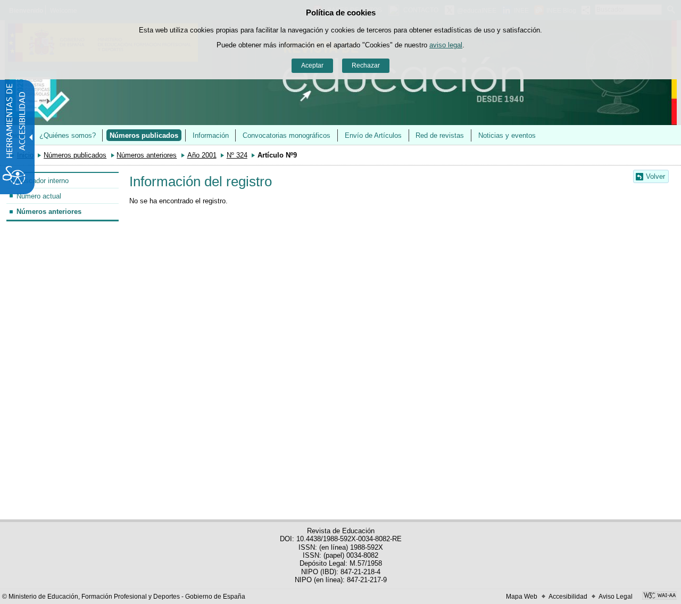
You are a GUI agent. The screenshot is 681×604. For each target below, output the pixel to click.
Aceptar (312, 65)
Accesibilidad (568, 596)
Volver (655, 176)
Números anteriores (147, 155)
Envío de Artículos (373, 135)
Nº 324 (237, 155)
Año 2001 (202, 155)
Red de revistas (440, 135)
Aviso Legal (616, 596)
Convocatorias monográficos (286, 135)
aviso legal (445, 45)
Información (211, 135)
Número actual (38, 196)
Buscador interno (42, 181)
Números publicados (144, 135)
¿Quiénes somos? (67, 135)
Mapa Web (521, 596)
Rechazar (366, 65)
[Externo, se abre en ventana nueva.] (659, 596)
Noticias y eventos (507, 135)
